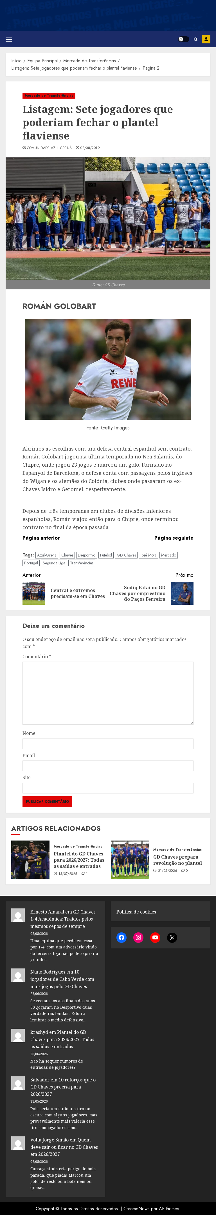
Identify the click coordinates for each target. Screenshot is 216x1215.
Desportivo (86, 555)
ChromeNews (136, 1208)
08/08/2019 (90, 148)
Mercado (168, 555)
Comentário (36, 656)
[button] (9, 39)
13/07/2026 (68, 874)
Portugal (31, 563)
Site (26, 777)
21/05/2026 (167, 871)
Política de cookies (136, 912)
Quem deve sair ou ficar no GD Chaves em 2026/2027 (64, 1147)
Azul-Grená (47, 555)
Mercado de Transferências (49, 95)
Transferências (81, 563)
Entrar (206, 39)
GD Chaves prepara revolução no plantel (177, 860)
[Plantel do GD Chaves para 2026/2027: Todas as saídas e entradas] (30, 860)
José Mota (148, 555)
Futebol (106, 555)
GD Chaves (126, 555)
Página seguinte (174, 538)
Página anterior (41, 538)
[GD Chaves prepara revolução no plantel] (130, 860)
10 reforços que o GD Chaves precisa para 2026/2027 (63, 1087)
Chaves (67, 555)
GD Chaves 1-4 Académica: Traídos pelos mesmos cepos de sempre (63, 919)
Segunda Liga (54, 563)
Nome (28, 733)
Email (28, 755)
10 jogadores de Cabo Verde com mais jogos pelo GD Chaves (62, 979)
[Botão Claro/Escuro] (183, 39)
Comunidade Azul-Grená (49, 148)
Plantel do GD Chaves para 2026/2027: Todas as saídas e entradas (79, 860)
